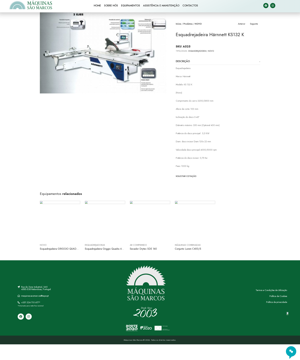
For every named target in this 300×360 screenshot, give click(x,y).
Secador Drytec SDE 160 (143, 249)
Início (178, 23)
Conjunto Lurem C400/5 (188, 249)
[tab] (218, 61)
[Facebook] (265, 5)
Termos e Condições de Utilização (271, 290)
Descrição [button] (183, 61)
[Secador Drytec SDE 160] (150, 221)
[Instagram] (272, 5)
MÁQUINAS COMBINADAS (188, 245)
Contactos (190, 5)
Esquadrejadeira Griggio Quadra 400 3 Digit (105, 250)
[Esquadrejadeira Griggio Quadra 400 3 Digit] (105, 221)
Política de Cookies (278, 296)
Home (97, 5)
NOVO (198, 23)
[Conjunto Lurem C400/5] (195, 221)
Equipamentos (130, 5)
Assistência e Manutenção (161, 5)
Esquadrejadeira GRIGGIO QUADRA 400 (60, 250)
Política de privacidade (276, 302)
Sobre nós (111, 5)
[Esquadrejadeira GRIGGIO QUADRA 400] (60, 221)
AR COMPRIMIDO (138, 245)
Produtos (187, 23)
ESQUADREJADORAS (197, 50)
